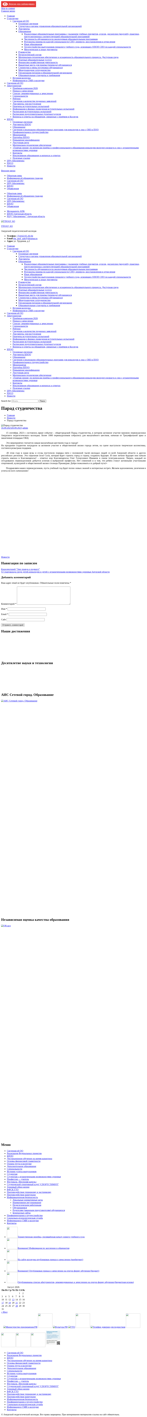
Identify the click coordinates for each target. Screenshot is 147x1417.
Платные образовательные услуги (35, 60)
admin (25, 428)
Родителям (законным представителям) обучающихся (39, 1210)
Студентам (12, 1174)
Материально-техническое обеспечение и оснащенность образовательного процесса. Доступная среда (68, 57)
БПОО (10, 119)
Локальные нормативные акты (28, 1200)
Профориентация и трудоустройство (30, 132)
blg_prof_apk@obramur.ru (25, 238)
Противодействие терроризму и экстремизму (29, 1192)
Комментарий (8, 604)
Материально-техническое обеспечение (32, 145)
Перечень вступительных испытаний (31, 106)
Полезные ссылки (21, 158)
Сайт (3, 619)
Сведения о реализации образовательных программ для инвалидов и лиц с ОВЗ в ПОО (56, 129)
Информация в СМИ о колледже (29, 80)
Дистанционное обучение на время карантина (29, 1158)
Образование (24, 31)
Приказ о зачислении (23, 91)
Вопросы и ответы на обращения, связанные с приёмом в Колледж (45, 116)
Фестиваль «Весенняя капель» (22, 1182)
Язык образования (33, 44)
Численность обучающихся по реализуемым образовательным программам (61, 39)
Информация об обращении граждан (25, 178)
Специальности (20, 96)
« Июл (4, 1312)
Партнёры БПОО (21, 137)
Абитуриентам (14, 85)
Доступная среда (21, 142)
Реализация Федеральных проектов (24, 1153)
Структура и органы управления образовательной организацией (50, 26)
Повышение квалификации (26, 140)
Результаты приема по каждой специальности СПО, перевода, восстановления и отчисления (69, 42)
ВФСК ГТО (13, 1189)
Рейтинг (17, 98)
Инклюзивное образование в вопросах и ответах (36, 155)
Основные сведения (28, 23)
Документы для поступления (27, 104)
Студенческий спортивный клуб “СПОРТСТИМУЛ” (33, 1184)
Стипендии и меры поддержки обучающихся (40, 67)
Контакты (17, 153)
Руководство (24, 52)
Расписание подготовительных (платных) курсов (37, 114)
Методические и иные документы (40, 49)
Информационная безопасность (22, 1197)
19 (9, 1303)
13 (13, 1299)
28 (17, 1306)
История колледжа (22, 78)
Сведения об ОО (21, 21)
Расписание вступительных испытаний (32, 111)
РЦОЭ (10, 163)
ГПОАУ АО (7, 226)
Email (4, 614)
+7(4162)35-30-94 (24, 236)
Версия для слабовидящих (21, 4)
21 (17, 1303)
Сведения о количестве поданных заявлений (34, 101)
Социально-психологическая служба (25, 1218)
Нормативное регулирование (27, 1202)
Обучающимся (20, 1207)
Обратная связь (14, 175)
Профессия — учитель (18, 1179)
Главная (11, 16)
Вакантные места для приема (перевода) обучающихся (45, 65)
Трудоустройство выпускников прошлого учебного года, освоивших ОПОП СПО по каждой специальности (77, 47)
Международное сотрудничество (34, 70)
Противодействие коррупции (21, 1195)
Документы (24, 29)
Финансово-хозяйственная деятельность (38, 62)
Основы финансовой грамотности (23, 1161)
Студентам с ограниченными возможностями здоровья (34, 1176)
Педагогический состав (29, 54)
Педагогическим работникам (27, 1205)
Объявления (13, 188)
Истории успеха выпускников (21, 1171)
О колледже (12, 18)
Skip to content (8, 8)
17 (3, 1303)
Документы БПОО (22, 124)
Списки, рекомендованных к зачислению (33, 93)
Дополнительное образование (21, 1166)
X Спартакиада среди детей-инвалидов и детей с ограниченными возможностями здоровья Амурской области (55, 572)
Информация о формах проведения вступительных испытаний (43, 109)
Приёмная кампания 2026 (25, 88)
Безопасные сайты (22, 1213)
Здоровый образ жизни (18, 1187)
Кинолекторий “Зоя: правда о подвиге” (20, 569)
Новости (11, 166)
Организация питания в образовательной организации (45, 73)
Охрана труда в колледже (19, 1163)
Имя (4, 609)
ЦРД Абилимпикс (16, 160)
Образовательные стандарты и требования (39, 75)
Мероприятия (19, 135)
